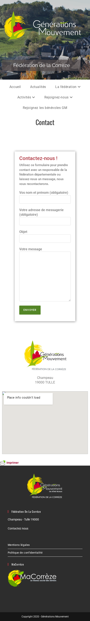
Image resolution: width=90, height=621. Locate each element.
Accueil (15, 87)
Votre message (30, 249)
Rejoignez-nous (57, 97)
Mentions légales (19, 544)
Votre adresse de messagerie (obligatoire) (41, 212)
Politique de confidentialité (25, 552)
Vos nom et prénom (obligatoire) (43, 193)
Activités (24, 97)
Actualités (38, 87)
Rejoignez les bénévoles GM (45, 108)
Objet (23, 232)
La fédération (66, 87)
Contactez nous (18, 528)
